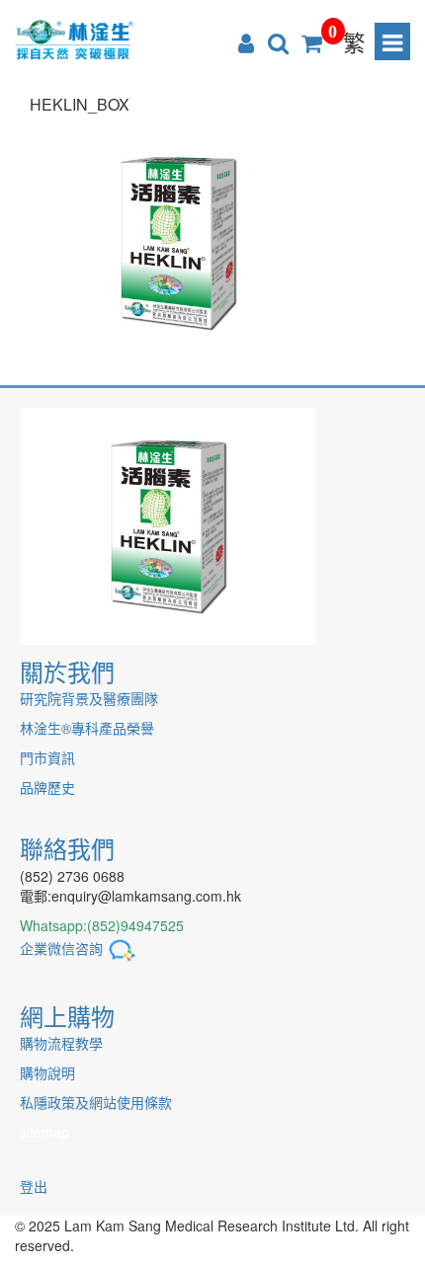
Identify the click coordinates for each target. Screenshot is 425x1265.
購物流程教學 (61, 1043)
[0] (311, 41)
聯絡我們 (67, 847)
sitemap (44, 1132)
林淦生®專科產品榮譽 (87, 728)
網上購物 (67, 1015)
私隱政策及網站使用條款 (96, 1102)
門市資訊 (47, 757)
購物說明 (47, 1072)
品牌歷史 (47, 787)
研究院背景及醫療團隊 (89, 698)
